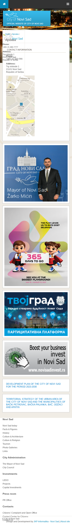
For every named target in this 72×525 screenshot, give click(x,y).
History (6, 433)
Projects (6, 484)
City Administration (14, 457)
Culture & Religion (11, 440)
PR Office (7, 500)
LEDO (5, 480)
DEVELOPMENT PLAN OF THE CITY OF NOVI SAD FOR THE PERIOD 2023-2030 (33, 385)
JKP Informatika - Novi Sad (46, 521)
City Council (8, 467)
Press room (9, 493)
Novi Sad (8, 419)
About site (65, 521)
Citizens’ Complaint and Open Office (20, 513)
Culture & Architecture (13, 436)
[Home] (27, 26)
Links (5, 451)
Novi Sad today (10, 425)
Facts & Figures (10, 429)
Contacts (8, 506)
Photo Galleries (10, 447)
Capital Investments (12, 487)
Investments (10, 473)
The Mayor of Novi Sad (13, 464)
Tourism (6, 444)
